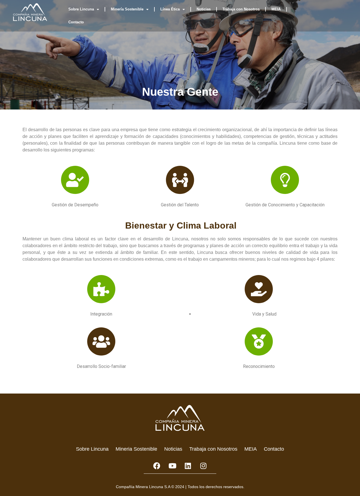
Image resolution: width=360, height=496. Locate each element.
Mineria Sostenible (136, 449)
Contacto (76, 22)
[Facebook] (157, 466)
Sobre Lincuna (81, 9)
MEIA (276, 9)
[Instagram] (203, 466)
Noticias (204, 9)
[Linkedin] (188, 466)
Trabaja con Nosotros (241, 9)
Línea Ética (170, 9)
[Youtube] (172, 466)
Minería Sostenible (127, 9)
